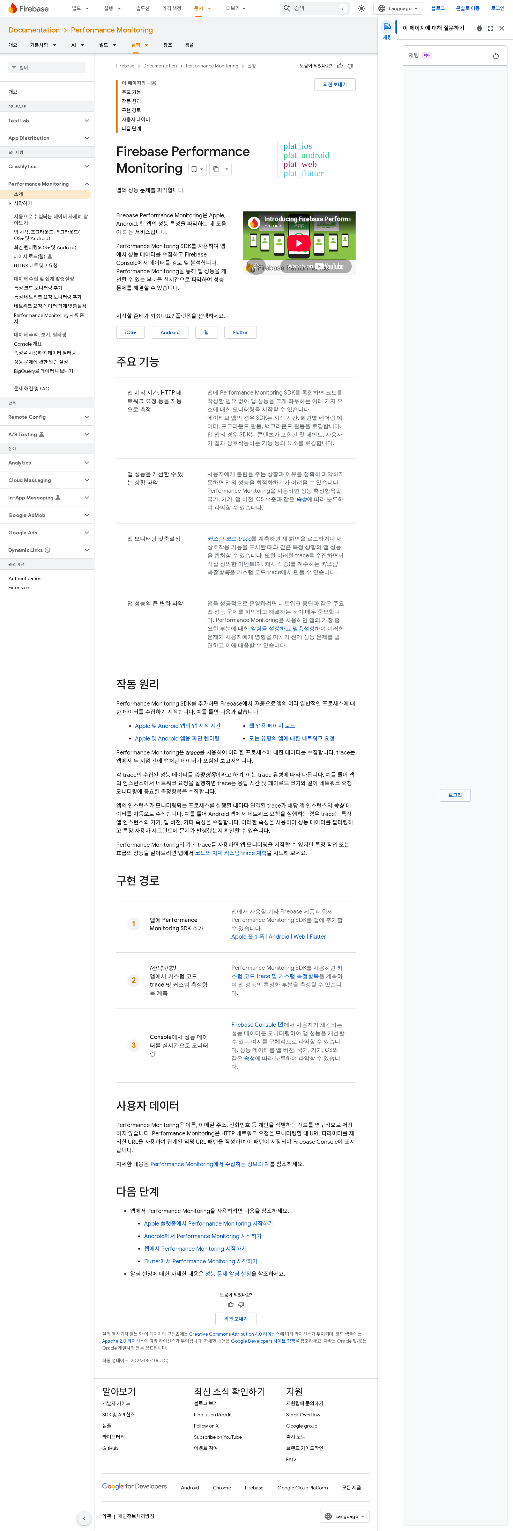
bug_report (479, 28)
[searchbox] (47, 67)
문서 (198, 8)
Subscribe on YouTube (218, 1437)
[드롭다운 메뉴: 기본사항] (56, 45)
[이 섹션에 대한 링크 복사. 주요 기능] (166, 363)
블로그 (438, 8)
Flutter (240, 332)
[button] (41, 120)
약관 (106, 1516)
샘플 (189, 45)
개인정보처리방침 (136, 1516)
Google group (301, 1426)
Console (253, 1024)
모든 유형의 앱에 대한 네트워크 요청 (292, 738)
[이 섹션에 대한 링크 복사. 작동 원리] (166, 685)
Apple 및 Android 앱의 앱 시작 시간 (178, 726)
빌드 (76, 8)
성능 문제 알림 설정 (228, 1274)
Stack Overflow (303, 1414)
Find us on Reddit (213, 1414)
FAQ (291, 1459)
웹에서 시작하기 (195, 1248)
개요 (12, 45)
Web (299, 936)
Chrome (222, 1488)
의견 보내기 (335, 84)
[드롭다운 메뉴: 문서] (211, 8)
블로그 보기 (206, 1403)
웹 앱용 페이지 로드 (272, 726)
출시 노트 (295, 1437)
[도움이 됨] (340, 66)
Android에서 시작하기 (203, 1236)
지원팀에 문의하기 (305, 1403)
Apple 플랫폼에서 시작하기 (208, 1223)
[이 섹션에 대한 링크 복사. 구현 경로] (166, 882)
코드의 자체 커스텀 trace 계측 (231, 853)
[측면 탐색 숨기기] (84, 1518)
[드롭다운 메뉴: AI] (84, 45)
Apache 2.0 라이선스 (123, 1341)
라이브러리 (113, 1437)
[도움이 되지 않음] (350, 66)
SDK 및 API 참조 (118, 1414)
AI (73, 45)
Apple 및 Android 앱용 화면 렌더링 (177, 738)
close (502, 28)
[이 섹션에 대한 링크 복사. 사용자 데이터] (186, 1107)
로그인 (498, 8)
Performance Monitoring (112, 30)
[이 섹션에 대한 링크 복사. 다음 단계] (166, 1193)
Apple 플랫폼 (248, 936)
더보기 (233, 8)
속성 (249, 1058)
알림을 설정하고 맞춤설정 (283, 628)
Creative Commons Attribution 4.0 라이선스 (234, 1334)
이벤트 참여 (206, 1448)
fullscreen (490, 28)
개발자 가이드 (116, 1403)
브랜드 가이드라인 (305, 1448)
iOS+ (130, 332)
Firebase (125, 66)
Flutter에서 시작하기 (201, 1261)
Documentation (34, 30)
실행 (108, 8)
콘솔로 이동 (468, 8)
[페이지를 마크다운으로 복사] (216, 169)
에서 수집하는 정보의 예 (210, 1164)
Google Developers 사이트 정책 (263, 1341)
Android (170, 332)
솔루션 (143, 8)
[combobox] (315, 8)
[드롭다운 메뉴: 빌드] (89, 8)
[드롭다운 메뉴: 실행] (121, 8)
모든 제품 (351, 1488)
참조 (167, 45)
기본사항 (39, 45)
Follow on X (206, 1426)
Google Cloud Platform (302, 1488)
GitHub (110, 1448)
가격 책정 (171, 8)
